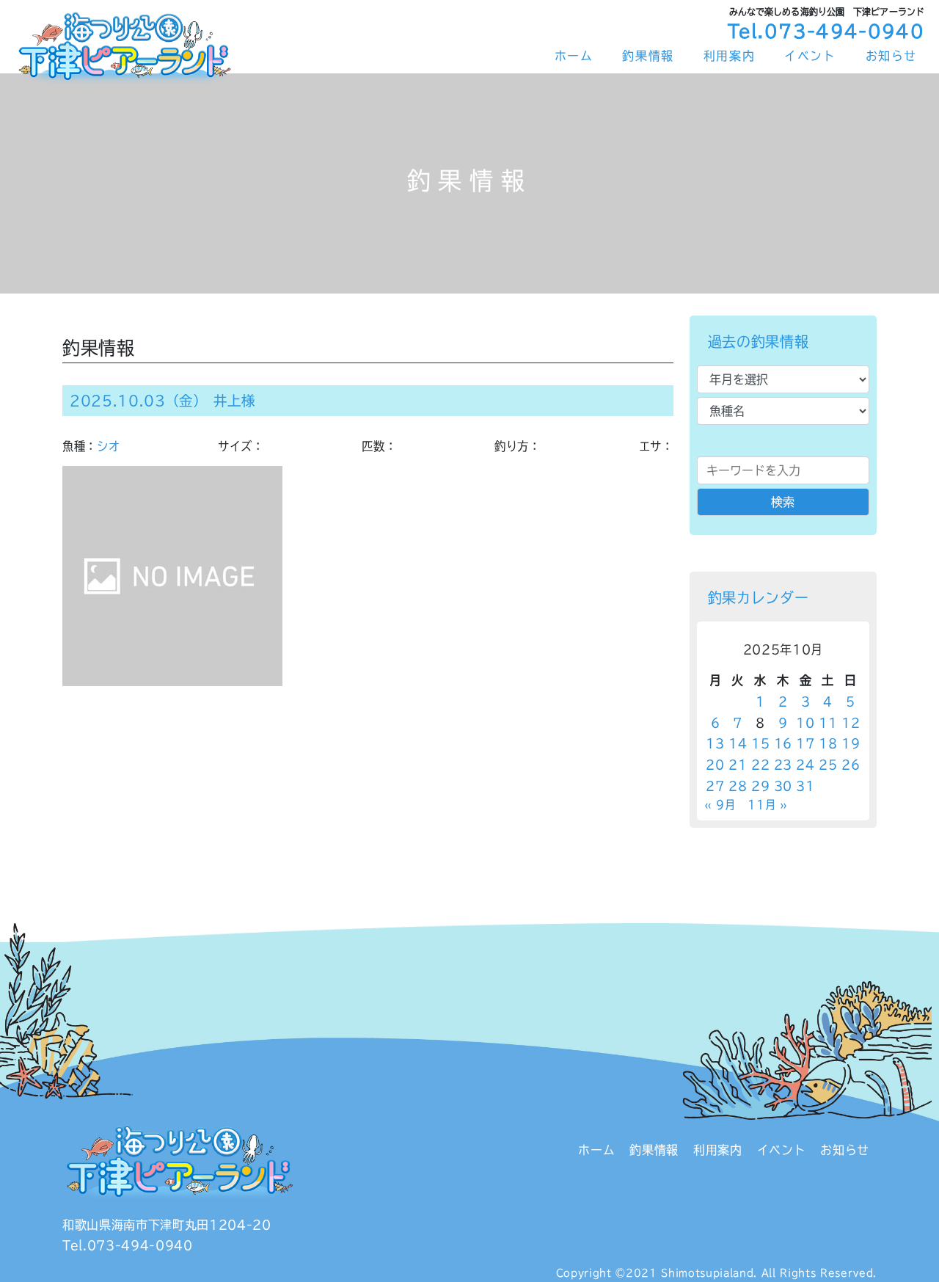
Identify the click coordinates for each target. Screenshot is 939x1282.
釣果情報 (647, 56)
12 (850, 723)
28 (737, 786)
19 (850, 743)
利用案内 (729, 56)
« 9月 (720, 804)
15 (760, 743)
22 (760, 765)
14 (737, 743)
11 (828, 723)
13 (715, 743)
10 (805, 723)
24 (805, 765)
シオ (108, 446)
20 (715, 765)
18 (828, 743)
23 (783, 765)
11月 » (767, 804)
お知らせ (891, 56)
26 (850, 765)
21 (737, 765)
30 (783, 786)
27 (715, 786)
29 (760, 786)
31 (805, 786)
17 (805, 743)
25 (828, 765)
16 (783, 743)
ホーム (574, 56)
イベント (810, 56)
